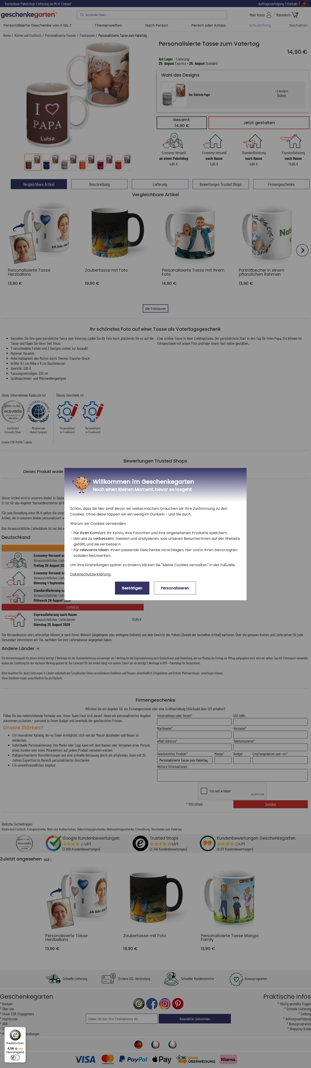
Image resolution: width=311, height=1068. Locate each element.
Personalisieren (175, 588)
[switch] (15, 1057)
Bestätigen (132, 588)
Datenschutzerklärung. (90, 574)
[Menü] (23, 1030)
